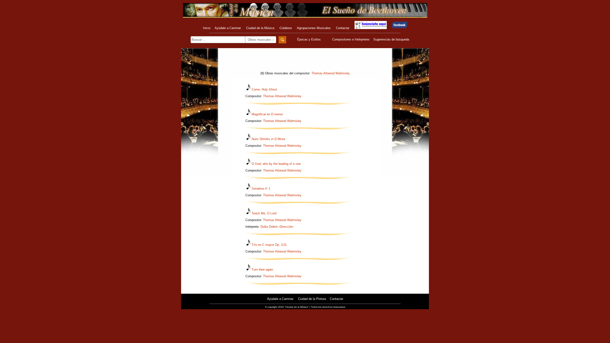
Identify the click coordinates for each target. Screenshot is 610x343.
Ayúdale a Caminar (228, 28)
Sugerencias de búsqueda (391, 39)
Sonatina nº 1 (261, 188)
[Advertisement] (305, 61)
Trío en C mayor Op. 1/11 (269, 245)
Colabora (286, 28)
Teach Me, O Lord (264, 213)
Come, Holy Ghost (264, 89)
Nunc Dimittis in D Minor (268, 139)
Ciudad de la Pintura (312, 299)
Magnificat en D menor (267, 114)
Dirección (286, 226)
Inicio (206, 28)
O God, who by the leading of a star (276, 164)
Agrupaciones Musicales (314, 28)
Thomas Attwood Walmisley (330, 73)
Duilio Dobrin (269, 226)
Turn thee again (262, 269)
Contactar (342, 28)
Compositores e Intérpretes (351, 39)
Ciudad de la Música (260, 28)
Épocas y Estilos (309, 39)
